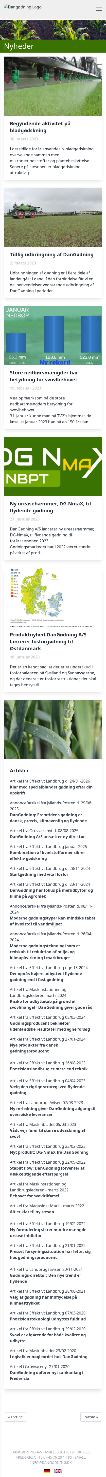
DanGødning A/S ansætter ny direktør (47, 836)
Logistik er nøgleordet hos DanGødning (49, 1356)
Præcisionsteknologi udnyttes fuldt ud (48, 1319)
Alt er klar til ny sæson (32, 1211)
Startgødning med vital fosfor (39, 874)
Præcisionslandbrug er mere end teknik (49, 1069)
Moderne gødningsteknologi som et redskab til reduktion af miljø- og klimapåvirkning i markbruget (45, 951)
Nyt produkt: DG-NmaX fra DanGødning (49, 1152)
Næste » (91, 1416)
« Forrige (15, 1416)
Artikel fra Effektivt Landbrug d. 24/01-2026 (50, 781)
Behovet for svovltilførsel (34, 1196)
